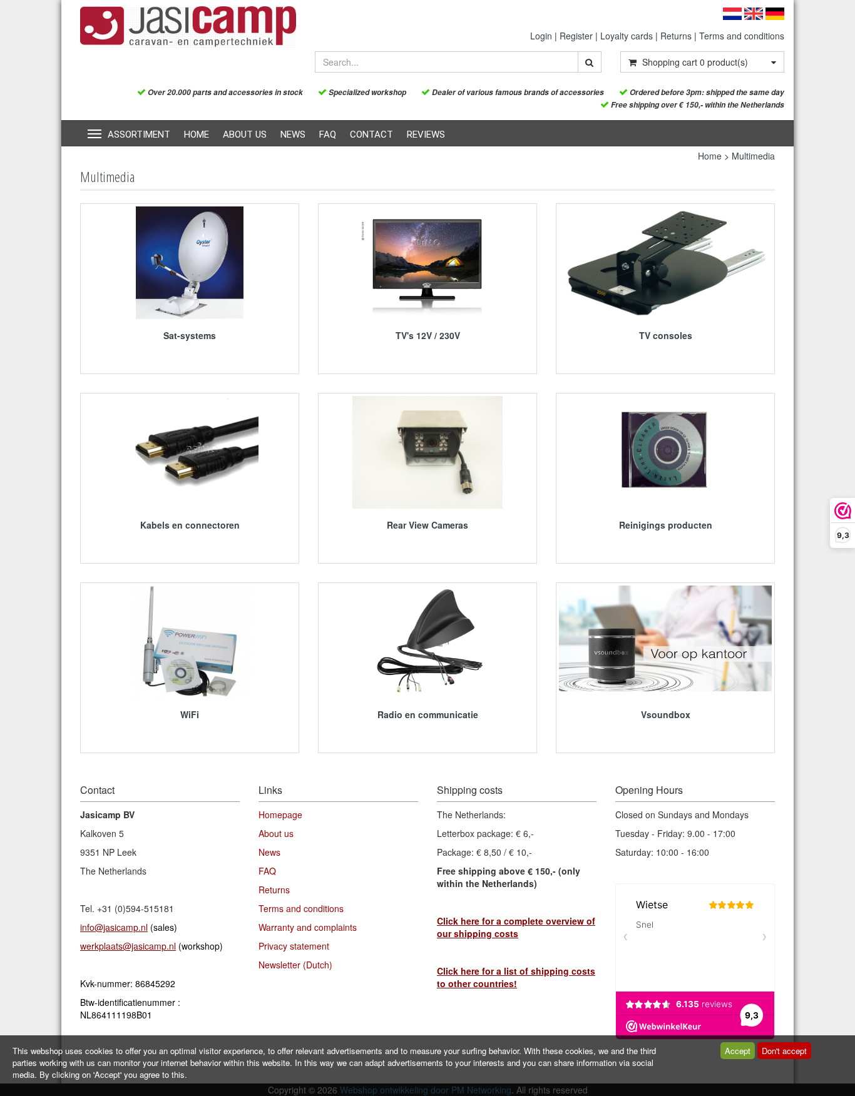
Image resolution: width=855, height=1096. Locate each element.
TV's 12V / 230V (428, 335)
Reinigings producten (665, 525)
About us (245, 134)
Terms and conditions (741, 35)
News (292, 134)
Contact (371, 134)
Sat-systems (189, 335)
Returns (676, 35)
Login (541, 35)
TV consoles (665, 335)
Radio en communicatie (427, 714)
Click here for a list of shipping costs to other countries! (516, 977)
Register (576, 35)
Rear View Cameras (427, 525)
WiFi (189, 714)
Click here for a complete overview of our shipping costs (516, 927)
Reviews (426, 134)
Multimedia (753, 156)
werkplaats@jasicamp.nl (128, 946)
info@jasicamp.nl (114, 927)
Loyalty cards (626, 35)
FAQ (327, 134)
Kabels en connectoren (190, 525)
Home (196, 134)
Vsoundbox (665, 714)
